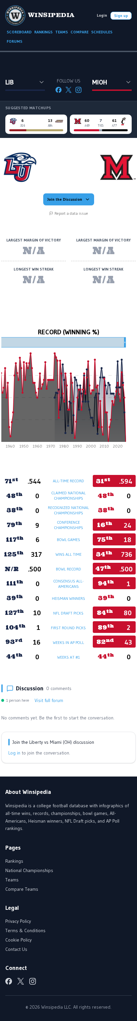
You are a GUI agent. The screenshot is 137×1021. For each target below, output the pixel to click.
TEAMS (61, 31)
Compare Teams (21, 889)
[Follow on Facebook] (59, 90)
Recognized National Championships (68, 510)
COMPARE (79, 31)
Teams (12, 880)
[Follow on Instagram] (78, 90)
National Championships (29, 870)
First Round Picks (68, 627)
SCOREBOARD (19, 31)
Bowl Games (68, 539)
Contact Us (16, 949)
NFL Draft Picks (68, 613)
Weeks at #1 (68, 657)
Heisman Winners (68, 598)
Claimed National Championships (68, 495)
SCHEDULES (101, 31)
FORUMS (14, 41)
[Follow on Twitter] (68, 90)
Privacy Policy (18, 921)
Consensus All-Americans (68, 583)
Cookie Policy (18, 940)
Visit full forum (49, 700)
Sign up (121, 15)
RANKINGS (43, 31)
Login (102, 15)
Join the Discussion (64, 199)
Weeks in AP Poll (68, 642)
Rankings (14, 861)
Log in (14, 753)
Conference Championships (68, 525)
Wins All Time (68, 554)
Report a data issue (71, 213)
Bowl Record (68, 568)
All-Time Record (68, 480)
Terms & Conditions (25, 930)
